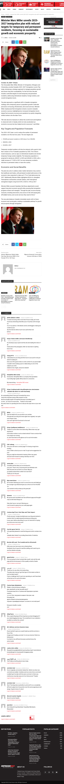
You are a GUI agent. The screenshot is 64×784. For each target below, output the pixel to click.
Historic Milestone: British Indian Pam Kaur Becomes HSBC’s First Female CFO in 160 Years (10, 256)
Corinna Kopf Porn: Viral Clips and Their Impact (21, 512)
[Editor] (2, 38)
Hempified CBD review (13, 374)
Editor (6, 37)
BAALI (8, 412)
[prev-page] (2, 307)
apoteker (10, 705)
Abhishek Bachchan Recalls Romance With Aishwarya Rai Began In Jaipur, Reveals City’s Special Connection (34, 758)
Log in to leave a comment (14, 333)
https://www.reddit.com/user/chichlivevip (19, 338)
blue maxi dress (11, 480)
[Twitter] (17, 42)
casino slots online (12, 648)
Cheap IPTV (10, 355)
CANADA (7, 14)
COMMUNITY (9, 16)
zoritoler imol (11, 668)
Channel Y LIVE (22, 4)
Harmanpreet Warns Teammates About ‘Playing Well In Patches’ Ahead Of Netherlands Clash (13, 742)
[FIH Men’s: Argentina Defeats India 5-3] (4, 734)
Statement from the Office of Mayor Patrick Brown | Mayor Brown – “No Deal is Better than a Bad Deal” (56, 53)
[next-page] (5, 307)
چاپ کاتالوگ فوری (11, 659)
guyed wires (10, 557)
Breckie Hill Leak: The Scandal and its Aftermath (21, 542)
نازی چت (9, 568)
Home (2, 14)
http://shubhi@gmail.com (19, 268)
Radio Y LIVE (35, 4)
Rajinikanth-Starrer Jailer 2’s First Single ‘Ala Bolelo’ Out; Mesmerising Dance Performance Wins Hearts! (35, 747)
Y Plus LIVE (10, 4)
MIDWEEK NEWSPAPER (48, 4)
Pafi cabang (10, 444)
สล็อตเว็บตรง (10, 614)
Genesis (9, 495)
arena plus (10, 463)
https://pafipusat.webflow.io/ (16, 427)
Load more (52, 80)
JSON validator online (13, 317)
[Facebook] (13, 42)
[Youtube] (56, 772)
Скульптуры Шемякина (14, 585)
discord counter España (14, 696)
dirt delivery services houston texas (18, 627)
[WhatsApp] (24, 42)
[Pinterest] (20, 42)
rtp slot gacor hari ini (13, 529)
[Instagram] (49, 772)
